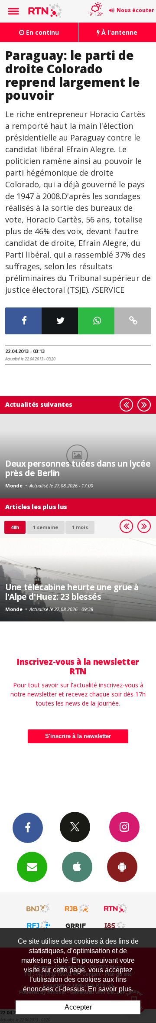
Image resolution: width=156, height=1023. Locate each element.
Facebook (28, 828)
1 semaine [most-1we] (45, 527)
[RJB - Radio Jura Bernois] (77, 908)
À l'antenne (118, 32)
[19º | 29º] (95, 1)
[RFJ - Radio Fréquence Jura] (38, 925)
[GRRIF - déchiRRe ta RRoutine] (77, 925)
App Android (122, 867)
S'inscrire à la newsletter (78, 736)
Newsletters (32, 867)
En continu (41, 32)
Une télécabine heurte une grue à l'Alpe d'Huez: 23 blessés (72, 592)
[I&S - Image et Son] (115, 925)
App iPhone (77, 867)
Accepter (78, 1007)
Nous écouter (135, 10)
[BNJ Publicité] (38, 908)
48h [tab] (15, 527)
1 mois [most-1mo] (80, 527)
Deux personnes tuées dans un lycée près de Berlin (77, 468)
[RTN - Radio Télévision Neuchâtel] (115, 908)
